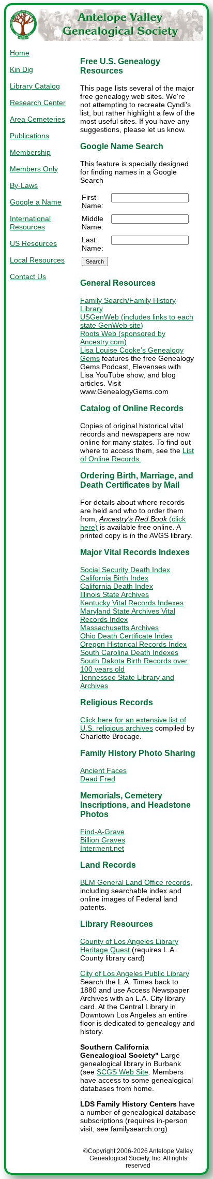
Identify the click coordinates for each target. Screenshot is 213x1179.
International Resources (30, 222)
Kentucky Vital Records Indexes (132, 603)
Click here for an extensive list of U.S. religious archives (133, 724)
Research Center (38, 102)
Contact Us (28, 276)
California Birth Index (114, 578)
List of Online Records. (137, 454)
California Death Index (116, 586)
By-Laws (24, 185)
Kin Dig (21, 69)
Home (19, 53)
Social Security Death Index (125, 569)
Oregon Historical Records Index (133, 644)
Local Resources (37, 260)
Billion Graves (102, 840)
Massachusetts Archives (119, 627)
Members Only (34, 169)
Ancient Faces (103, 770)
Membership (30, 152)
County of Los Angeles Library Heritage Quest (129, 945)
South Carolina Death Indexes (129, 652)
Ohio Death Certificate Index (126, 636)
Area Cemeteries (37, 119)
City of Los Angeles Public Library (134, 973)
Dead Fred (97, 779)
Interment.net (102, 848)
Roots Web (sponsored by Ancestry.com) (122, 337)
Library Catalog (35, 86)
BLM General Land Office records (135, 882)
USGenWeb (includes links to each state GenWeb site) (136, 321)
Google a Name (36, 202)
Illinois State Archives (114, 594)
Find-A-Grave (102, 831)
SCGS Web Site (122, 1072)
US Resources (33, 243)
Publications (29, 136)
